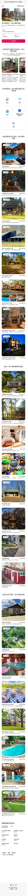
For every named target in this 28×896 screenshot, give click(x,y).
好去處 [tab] (11, 826)
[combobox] (13, 31)
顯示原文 (20, 2)
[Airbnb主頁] (3, 6)
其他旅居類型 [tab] (5, 826)
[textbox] (7, 36)
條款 (16, 889)
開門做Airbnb (20, 6)
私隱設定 (12, 889)
